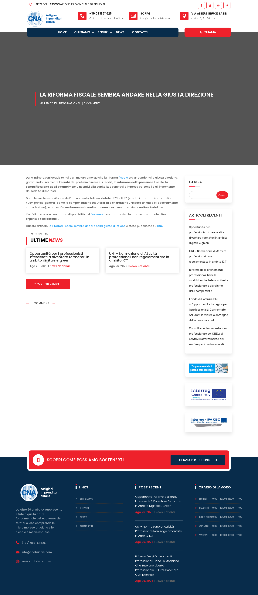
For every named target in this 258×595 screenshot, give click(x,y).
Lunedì (203, 499)
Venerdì (203, 535)
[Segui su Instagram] (209, 5)
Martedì (204, 508)
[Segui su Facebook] (201, 5)
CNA (160, 226)
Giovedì (204, 526)
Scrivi (145, 13)
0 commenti (91, 103)
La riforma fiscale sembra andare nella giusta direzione (87, 226)
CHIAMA (210, 32)
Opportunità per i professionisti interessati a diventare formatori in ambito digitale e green (59, 257)
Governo (97, 214)
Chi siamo (82, 32)
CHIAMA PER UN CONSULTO (198, 460)
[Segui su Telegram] (226, 5)
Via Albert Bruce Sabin (209, 13)
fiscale (123, 178)
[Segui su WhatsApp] (218, 5)
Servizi (103, 32)
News (120, 32)
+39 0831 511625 (100, 13)
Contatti (140, 32)
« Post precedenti (47, 284)
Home (62, 32)
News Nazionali (70, 103)
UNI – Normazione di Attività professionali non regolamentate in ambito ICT (139, 257)
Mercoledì (205, 517)
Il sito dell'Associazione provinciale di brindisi (69, 4)
